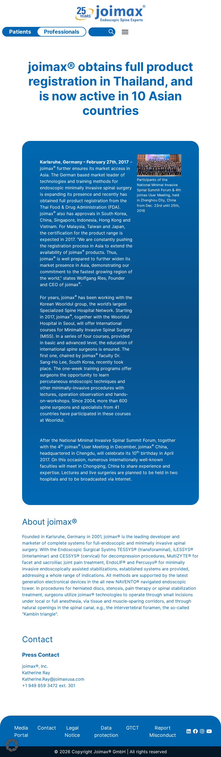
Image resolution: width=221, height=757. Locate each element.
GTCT (132, 728)
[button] (12, 745)
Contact (46, 728)
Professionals (61, 32)
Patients (20, 32)
